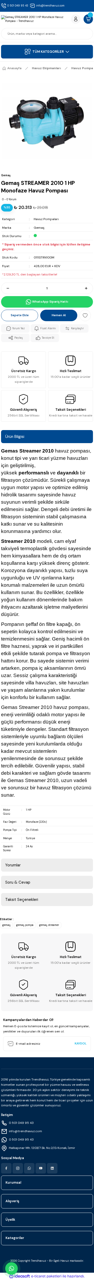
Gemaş (39, 228)
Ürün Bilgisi (14, 436)
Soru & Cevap (17, 882)
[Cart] (88, 19)
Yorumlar (13, 865)
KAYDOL (80, 1043)
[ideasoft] (19, 1276)
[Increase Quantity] (88, 288)
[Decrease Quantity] (5, 288)
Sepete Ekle (20, 315)
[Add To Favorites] (85, 315)
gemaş (6, 925)
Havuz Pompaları (46, 219)
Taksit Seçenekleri (21, 899)
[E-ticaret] (46, 1276)
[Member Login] (75, 19)
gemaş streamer (49, 925)
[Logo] (35, 19)
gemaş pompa (24, 925)
